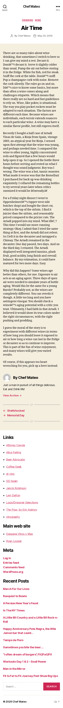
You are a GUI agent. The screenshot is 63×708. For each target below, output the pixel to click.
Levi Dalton (13, 495)
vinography (13, 516)
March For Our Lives (16, 589)
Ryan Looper (14, 541)
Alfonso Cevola (15, 445)
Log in (7, 558)
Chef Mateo (31, 6)
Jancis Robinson (16, 488)
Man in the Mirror (14, 668)
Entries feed (11, 562)
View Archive (12, 395)
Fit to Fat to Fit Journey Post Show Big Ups (30, 676)
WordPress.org (13, 571)
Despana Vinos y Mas (19, 533)
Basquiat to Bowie (15, 596)
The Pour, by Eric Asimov (21, 509)
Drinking (27, 20)
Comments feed (13, 567)
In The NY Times (14, 610)
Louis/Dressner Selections (22, 502)
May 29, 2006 (45, 35)
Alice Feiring (13, 452)
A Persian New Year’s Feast (20, 603)
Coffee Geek (14, 466)
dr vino (10, 473)
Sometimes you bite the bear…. (23, 647)
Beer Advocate (15, 459)
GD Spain (12, 481)
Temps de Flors (13, 640)
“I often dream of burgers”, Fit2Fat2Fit (27, 654)
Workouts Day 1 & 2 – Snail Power (24, 661)
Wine (38, 20)
